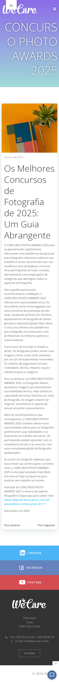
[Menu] (54, 9)
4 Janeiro (9, 157)
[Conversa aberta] (52, 675)
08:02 (20, 157)
